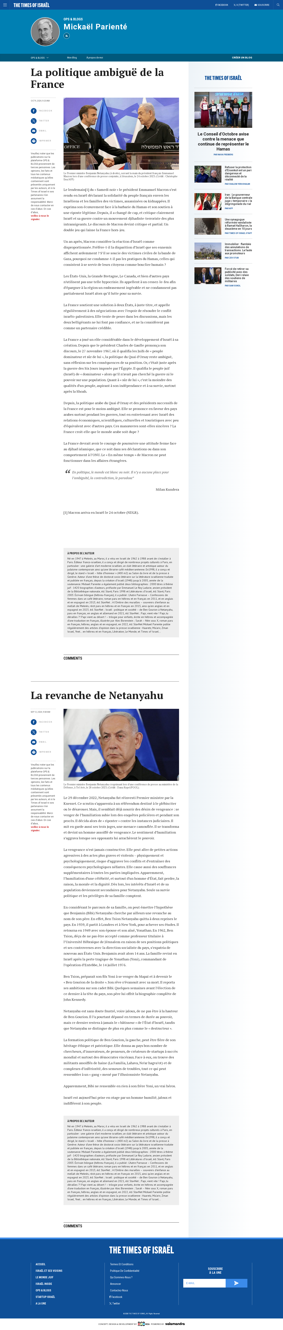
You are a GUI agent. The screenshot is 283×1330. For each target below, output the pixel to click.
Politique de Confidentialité (124, 1270)
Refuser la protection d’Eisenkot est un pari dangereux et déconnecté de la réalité (238, 173)
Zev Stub (234, 258)
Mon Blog (72, 57)
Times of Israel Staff (240, 233)
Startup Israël (45, 1296)
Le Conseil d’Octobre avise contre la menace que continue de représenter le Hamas (223, 141)
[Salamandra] (175, 1323)
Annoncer (115, 1283)
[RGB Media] (144, 1324)
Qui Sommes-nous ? (121, 1277)
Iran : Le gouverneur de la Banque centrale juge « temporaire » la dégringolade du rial (238, 199)
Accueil (40, 1264)
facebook (116, 1296)
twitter (116, 1303)
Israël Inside (44, 1283)
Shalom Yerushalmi (239, 184)
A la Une (41, 1303)
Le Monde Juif (44, 1277)
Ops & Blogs (43, 1290)
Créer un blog (242, 57)
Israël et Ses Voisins (49, 1270)
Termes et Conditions (121, 1264)
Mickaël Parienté (95, 26)
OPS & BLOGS (73, 19)
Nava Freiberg (225, 155)
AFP (231, 208)
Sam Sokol (234, 286)
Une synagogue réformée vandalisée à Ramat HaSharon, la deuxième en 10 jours (238, 224)
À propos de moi (94, 57)
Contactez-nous (119, 1290)
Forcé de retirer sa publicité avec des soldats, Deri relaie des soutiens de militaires (237, 275)
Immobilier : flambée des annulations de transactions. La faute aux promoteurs (238, 249)
